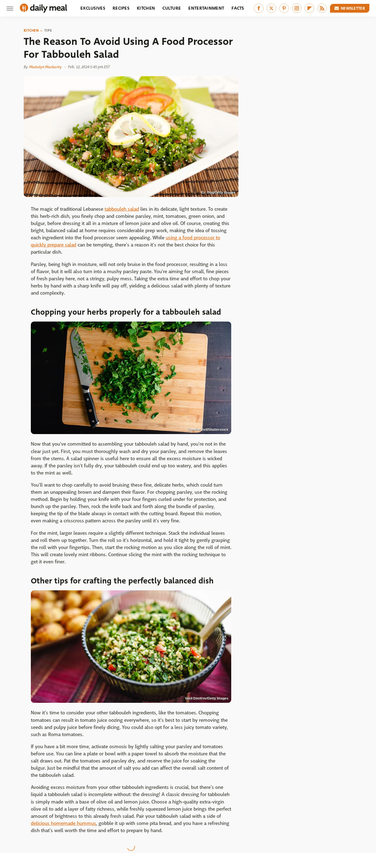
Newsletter (353, 8)
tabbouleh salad (122, 209)
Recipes (121, 8)
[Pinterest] (284, 8)
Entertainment (206, 8)
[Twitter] (271, 8)
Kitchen (146, 8)
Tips (48, 30)
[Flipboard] (309, 8)
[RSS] (322, 8)
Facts (237, 8)
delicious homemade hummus (63, 823)
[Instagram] (296, 8)
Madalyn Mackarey (45, 66)
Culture (171, 8)
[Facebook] (258, 8)
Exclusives (92, 8)
